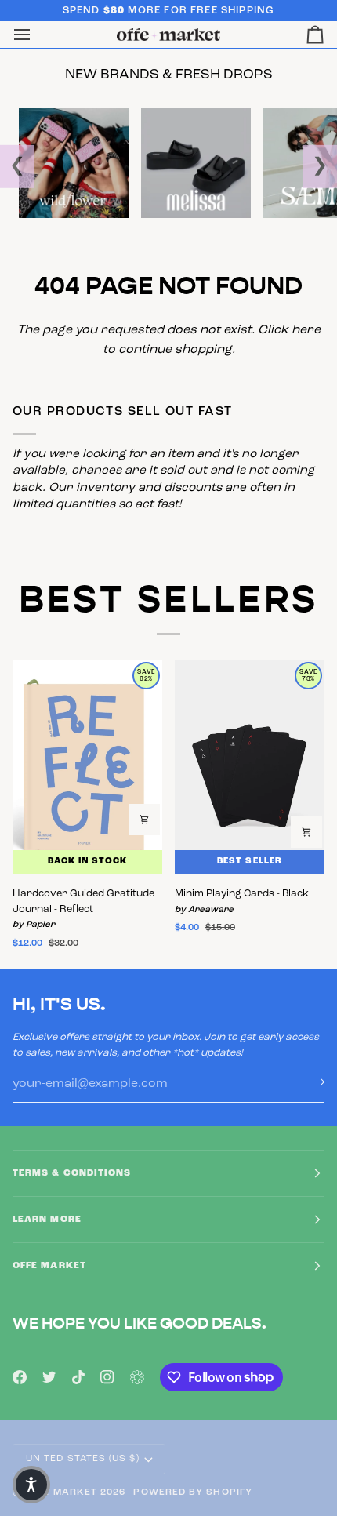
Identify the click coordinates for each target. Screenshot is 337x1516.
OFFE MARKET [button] (49, 1266)
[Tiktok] (78, 1377)
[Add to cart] (144, 819)
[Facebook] (20, 1377)
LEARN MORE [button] (47, 1219)
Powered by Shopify (192, 1492)
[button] (31, 1484)
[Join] (311, 1081)
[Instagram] (107, 1377)
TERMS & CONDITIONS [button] (72, 1173)
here (306, 330)
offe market (60, 1492)
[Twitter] (49, 1377)
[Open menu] (36, 35)
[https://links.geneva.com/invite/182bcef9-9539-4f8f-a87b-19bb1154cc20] (137, 1377)
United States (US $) (83, 1458)
